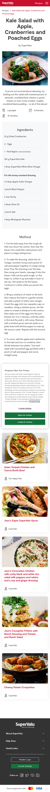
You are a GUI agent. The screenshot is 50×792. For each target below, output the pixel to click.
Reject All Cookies (25, 415)
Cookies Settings (25, 408)
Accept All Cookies (25, 422)
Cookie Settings (25, 766)
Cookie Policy (34, 401)
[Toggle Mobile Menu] (47, 3)
